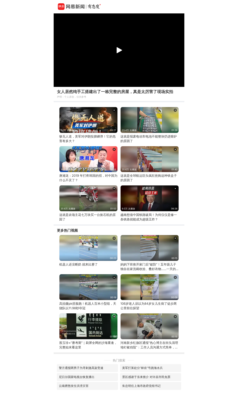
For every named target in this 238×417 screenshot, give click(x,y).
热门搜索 (119, 360)
